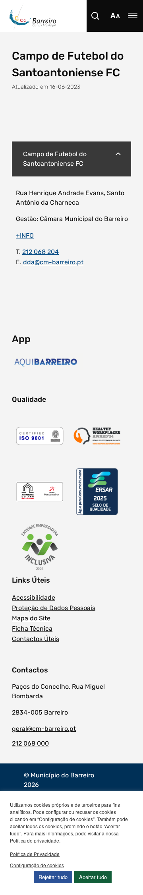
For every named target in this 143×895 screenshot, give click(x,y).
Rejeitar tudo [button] (53, 877)
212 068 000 (30, 743)
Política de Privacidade (35, 853)
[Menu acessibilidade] (115, 16)
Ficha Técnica (32, 628)
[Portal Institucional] (76, 16)
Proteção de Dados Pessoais (53, 608)
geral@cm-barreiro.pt (44, 728)
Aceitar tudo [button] (93, 877)
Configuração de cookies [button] (37, 865)
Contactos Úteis (35, 639)
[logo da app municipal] (47, 362)
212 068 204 (40, 252)
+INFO (25, 235)
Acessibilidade (33, 597)
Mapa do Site (31, 618)
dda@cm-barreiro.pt (53, 262)
